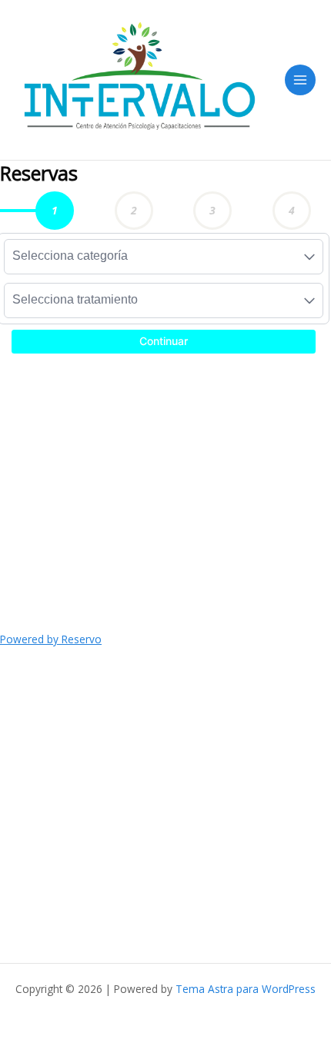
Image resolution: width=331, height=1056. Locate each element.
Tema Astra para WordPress (246, 988)
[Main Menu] (300, 80)
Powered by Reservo (51, 639)
